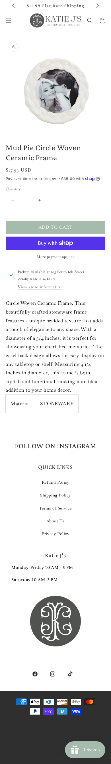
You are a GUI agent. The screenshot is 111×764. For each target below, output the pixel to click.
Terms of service (36, 744)
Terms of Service (55, 508)
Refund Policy (55, 482)
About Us (55, 520)
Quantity (13, 189)
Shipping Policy (55, 495)
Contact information (58, 754)
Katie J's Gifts (70, 722)
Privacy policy (86, 735)
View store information (40, 286)
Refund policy (45, 735)
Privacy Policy (55, 533)
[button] (90, 20)
